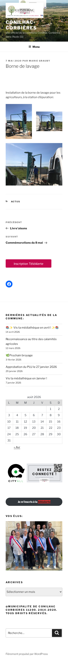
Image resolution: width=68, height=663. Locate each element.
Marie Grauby (39, 60)
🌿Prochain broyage (19, 355)
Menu (36, 46)
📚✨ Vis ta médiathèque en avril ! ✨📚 (32, 327)
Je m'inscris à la (34, 501)
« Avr (17, 447)
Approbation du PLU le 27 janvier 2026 (31, 367)
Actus (15, 201)
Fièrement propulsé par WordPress (27, 653)
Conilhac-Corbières (21, 25)
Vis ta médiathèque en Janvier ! (26, 378)
